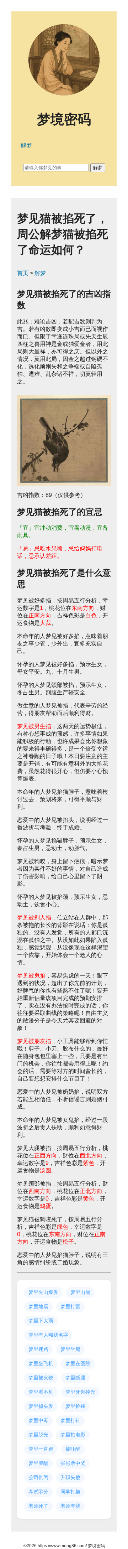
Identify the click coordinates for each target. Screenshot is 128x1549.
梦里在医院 (77, 1363)
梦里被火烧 (40, 1377)
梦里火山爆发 (43, 1292)
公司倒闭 (38, 1477)
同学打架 (70, 1491)
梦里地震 (38, 1306)
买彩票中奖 (72, 1463)
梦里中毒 (38, 1420)
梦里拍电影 (72, 1434)
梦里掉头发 (40, 1406)
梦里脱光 (38, 1434)
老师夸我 (70, 1506)
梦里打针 (70, 1420)
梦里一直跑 (40, 1449)
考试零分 (38, 1491)
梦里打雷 (70, 1306)
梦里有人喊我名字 (48, 1335)
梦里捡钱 (75, 1406)
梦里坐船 (70, 1349)
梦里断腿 (75, 1377)
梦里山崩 (80, 1292)
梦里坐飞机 (40, 1363)
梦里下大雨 (40, 1320)
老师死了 (38, 1506)
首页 (22, 273)
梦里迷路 (38, 1349)
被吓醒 (72, 1449)
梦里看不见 (40, 1392)
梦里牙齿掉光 (80, 1392)
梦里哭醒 (38, 1463)
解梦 (40, 273)
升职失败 (70, 1477)
